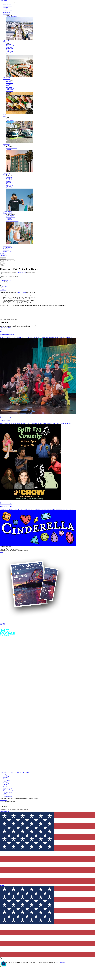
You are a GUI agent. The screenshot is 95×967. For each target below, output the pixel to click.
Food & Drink (6, 77)
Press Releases (6, 780)
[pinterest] (4, 765)
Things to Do (6, 40)
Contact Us (12, 772)
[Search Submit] (14, 2)
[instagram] (4, 758)
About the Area (6, 12)
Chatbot (5, 784)
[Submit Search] (14, 260)
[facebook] (4, 643)
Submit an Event (7, 4)
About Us (5, 786)
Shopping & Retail (7, 211)
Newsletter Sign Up (4, 811)
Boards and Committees (8, 790)
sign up (1, 552)
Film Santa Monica (7, 6)
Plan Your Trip (6, 173)
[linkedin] (4, 763)
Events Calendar (22, 272)
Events (4, 114)
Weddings (5, 7)
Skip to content (3, 0)
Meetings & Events (7, 10)
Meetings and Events (8, 775)
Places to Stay (6, 144)
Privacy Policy (3, 800)
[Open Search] (6, 255)
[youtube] (4, 760)
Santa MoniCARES (7, 788)
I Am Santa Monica (7, 792)
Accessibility (6, 783)
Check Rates (9, 149)
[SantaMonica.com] (7, 640)
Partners (5, 779)
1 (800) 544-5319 (4, 772)
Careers (5, 793)
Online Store (6, 794)
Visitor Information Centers (22, 772)
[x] (49, 755)
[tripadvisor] (4, 768)
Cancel (3, 258)
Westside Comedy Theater (6, 280)
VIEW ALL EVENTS (5, 327)
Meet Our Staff (6, 789)
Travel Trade (6, 8)
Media (4, 781)
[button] (47, 922)
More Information (61, 962)
